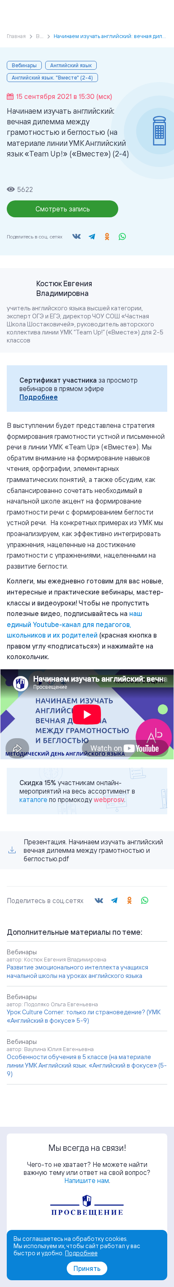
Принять (87, 1268)
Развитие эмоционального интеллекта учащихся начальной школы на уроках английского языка (77, 971)
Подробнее (38, 397)
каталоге (33, 799)
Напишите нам (86, 1180)
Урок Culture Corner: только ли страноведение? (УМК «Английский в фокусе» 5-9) (83, 1016)
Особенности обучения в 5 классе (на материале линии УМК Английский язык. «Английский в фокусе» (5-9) (87, 1065)
